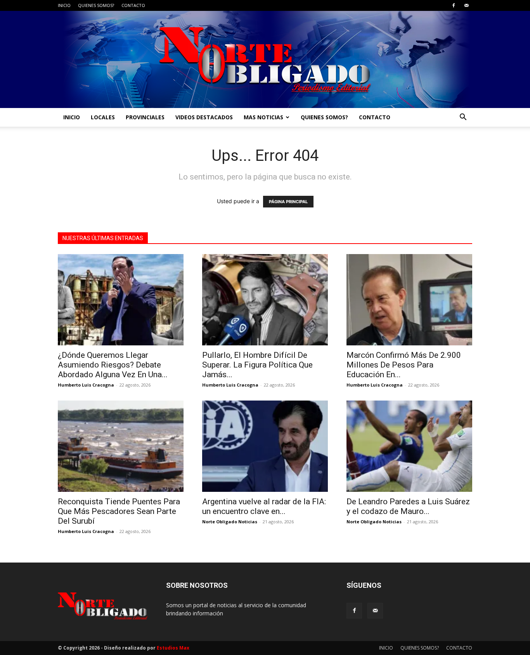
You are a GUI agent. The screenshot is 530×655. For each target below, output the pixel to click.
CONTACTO (133, 5)
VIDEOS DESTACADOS (204, 117)
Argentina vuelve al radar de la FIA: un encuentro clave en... (264, 506)
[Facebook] (453, 5)
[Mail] (466, 5)
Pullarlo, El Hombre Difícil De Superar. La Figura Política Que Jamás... (257, 364)
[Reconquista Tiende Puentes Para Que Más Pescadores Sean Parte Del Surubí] (121, 446)
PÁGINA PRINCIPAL (288, 201)
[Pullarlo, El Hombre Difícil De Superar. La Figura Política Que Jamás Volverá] (265, 299)
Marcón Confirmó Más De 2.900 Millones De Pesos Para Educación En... (403, 364)
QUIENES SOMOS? (96, 5)
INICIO (64, 5)
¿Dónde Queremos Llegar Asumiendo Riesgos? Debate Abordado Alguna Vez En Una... (113, 364)
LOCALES (103, 117)
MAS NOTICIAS (263, 117)
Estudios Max (173, 648)
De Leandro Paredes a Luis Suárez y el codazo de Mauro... (408, 506)
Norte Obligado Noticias (229, 521)
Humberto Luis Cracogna (86, 385)
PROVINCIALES (145, 117)
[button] (463, 118)
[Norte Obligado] (265, 59)
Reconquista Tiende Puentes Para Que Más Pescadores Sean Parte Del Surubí (119, 511)
